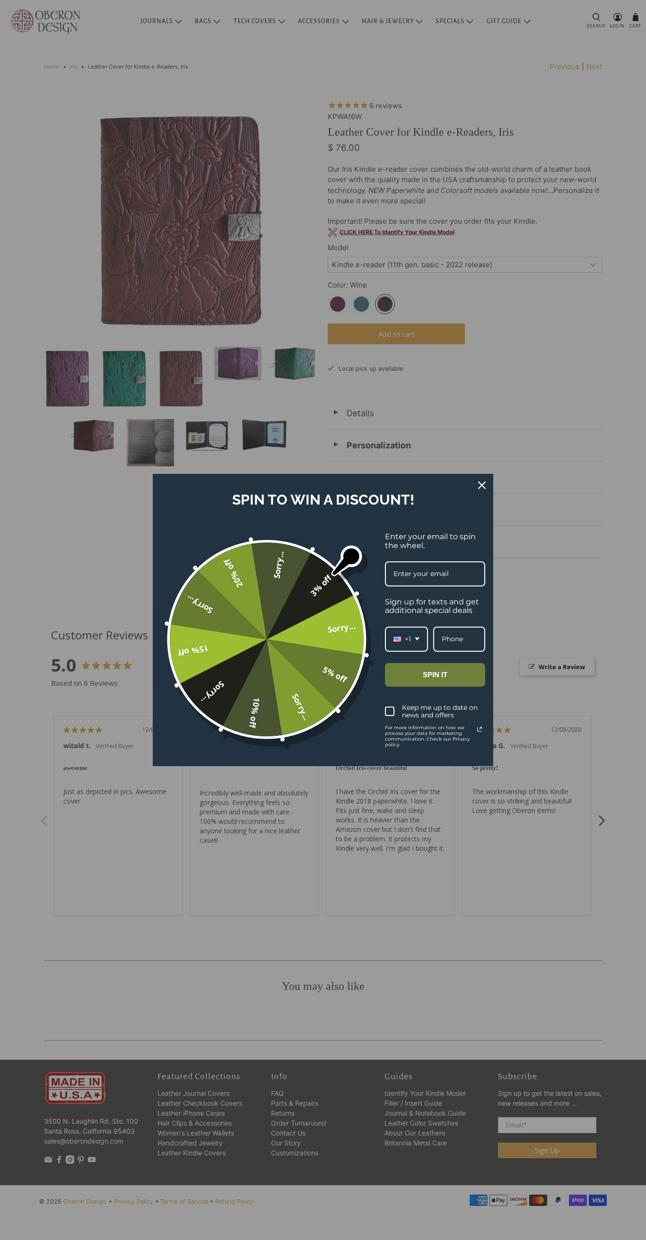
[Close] (482, 485)
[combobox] (406, 639)
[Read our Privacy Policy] (479, 729)
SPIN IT (435, 675)
